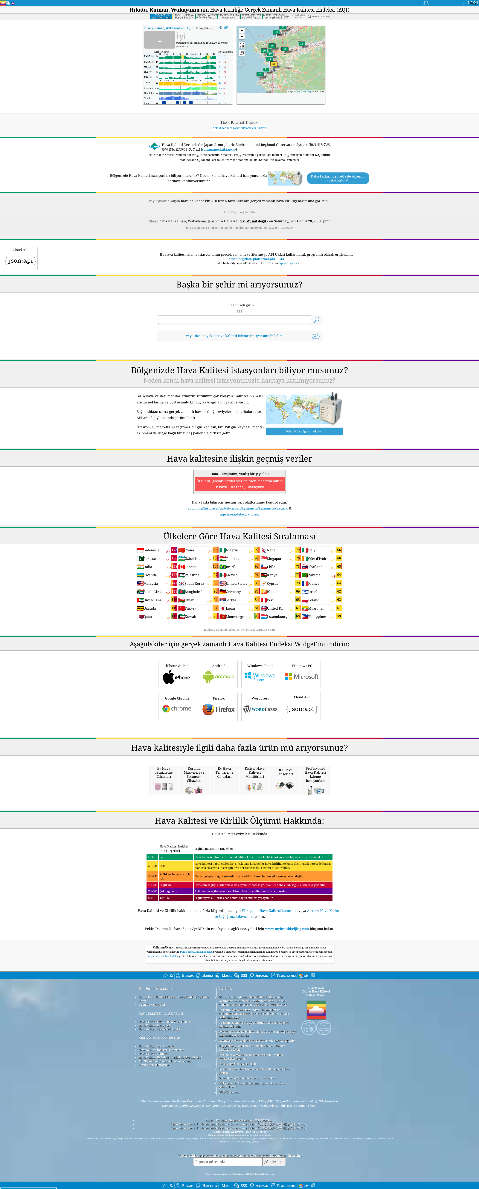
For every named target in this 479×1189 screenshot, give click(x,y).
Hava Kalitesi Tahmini (153, 1053)
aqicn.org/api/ (288, 263)
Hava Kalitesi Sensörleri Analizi (159, 1029)
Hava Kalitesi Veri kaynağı (156, 1046)
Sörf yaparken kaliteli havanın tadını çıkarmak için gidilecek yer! (253, 1085)
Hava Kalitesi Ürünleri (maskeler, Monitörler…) (170, 1057)
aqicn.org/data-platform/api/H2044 (256, 259)
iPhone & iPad (177, 665)
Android (218, 665)
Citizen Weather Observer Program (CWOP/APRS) (239, 1120)
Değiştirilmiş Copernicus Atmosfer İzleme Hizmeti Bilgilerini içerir (252, 1047)
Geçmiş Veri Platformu (153, 1065)
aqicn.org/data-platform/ (239, 514)
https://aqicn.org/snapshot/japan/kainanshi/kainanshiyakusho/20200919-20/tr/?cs (239, 227)
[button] (273, 66)
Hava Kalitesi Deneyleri (154, 1025)
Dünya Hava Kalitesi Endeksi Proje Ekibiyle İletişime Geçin (173, 999)
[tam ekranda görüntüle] (226, 28)
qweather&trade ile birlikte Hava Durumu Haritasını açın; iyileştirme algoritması (257, 1033)
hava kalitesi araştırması (160, 1013)
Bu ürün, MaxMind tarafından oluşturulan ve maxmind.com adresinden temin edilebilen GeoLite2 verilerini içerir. (254, 1013)
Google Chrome (177, 698)
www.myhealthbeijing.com (287, 928)
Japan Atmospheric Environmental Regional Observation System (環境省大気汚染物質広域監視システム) (238, 1124)
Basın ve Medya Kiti (151, 1004)
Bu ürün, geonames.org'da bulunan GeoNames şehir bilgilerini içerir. (254, 1024)
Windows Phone (260, 665)
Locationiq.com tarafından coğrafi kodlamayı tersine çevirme (254, 1071)
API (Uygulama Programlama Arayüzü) (164, 1061)
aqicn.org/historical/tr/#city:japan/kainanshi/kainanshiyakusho (238, 508)
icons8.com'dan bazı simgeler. (239, 1064)
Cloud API (302, 697)
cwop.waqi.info (284, 1040)
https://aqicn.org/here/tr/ (239, 212)
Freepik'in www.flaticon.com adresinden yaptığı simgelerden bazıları (251, 1056)
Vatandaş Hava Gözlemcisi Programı (243, 1040)
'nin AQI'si (169, 28)
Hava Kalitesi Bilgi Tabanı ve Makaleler (164, 1021)
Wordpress (260, 698)
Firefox (219, 698)
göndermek (274, 1161)
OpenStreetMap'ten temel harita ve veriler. (247, 1078)
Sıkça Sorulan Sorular (159, 1037)
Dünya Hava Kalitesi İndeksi (163, 956)
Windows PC (302, 665)
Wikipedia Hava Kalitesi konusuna (270, 910)
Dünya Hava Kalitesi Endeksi (196, 951)
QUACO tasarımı (229, 1092)
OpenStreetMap (303, 91)
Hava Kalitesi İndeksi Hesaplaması (161, 1050)
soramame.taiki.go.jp (219, 149)
